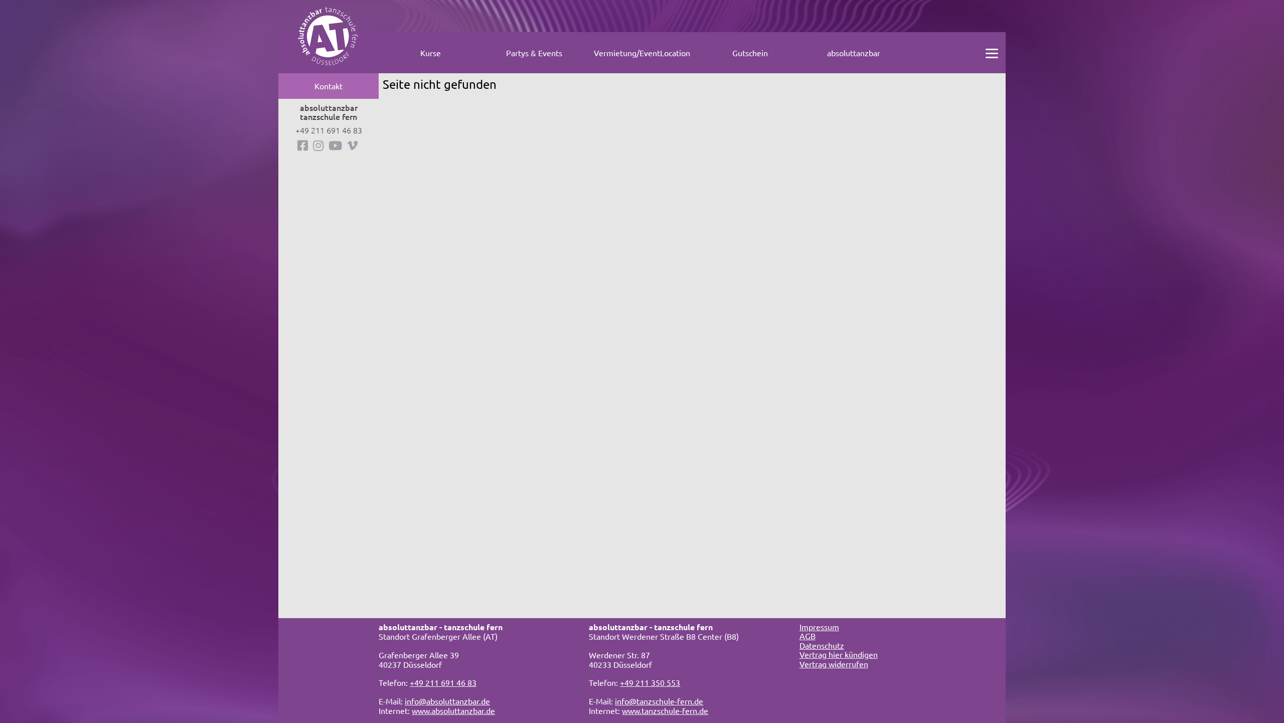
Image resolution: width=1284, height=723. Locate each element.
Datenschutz (821, 645)
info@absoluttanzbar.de (447, 701)
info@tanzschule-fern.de (659, 701)
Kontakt (328, 86)
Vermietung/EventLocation (642, 53)
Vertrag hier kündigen (838, 654)
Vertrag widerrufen (833, 664)
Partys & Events (534, 53)
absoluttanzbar (853, 53)
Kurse (430, 53)
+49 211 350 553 (650, 682)
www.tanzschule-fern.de (665, 710)
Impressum (819, 627)
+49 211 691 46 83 (328, 129)
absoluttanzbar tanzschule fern (329, 112)
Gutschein (750, 53)
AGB (807, 636)
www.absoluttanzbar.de (453, 710)
